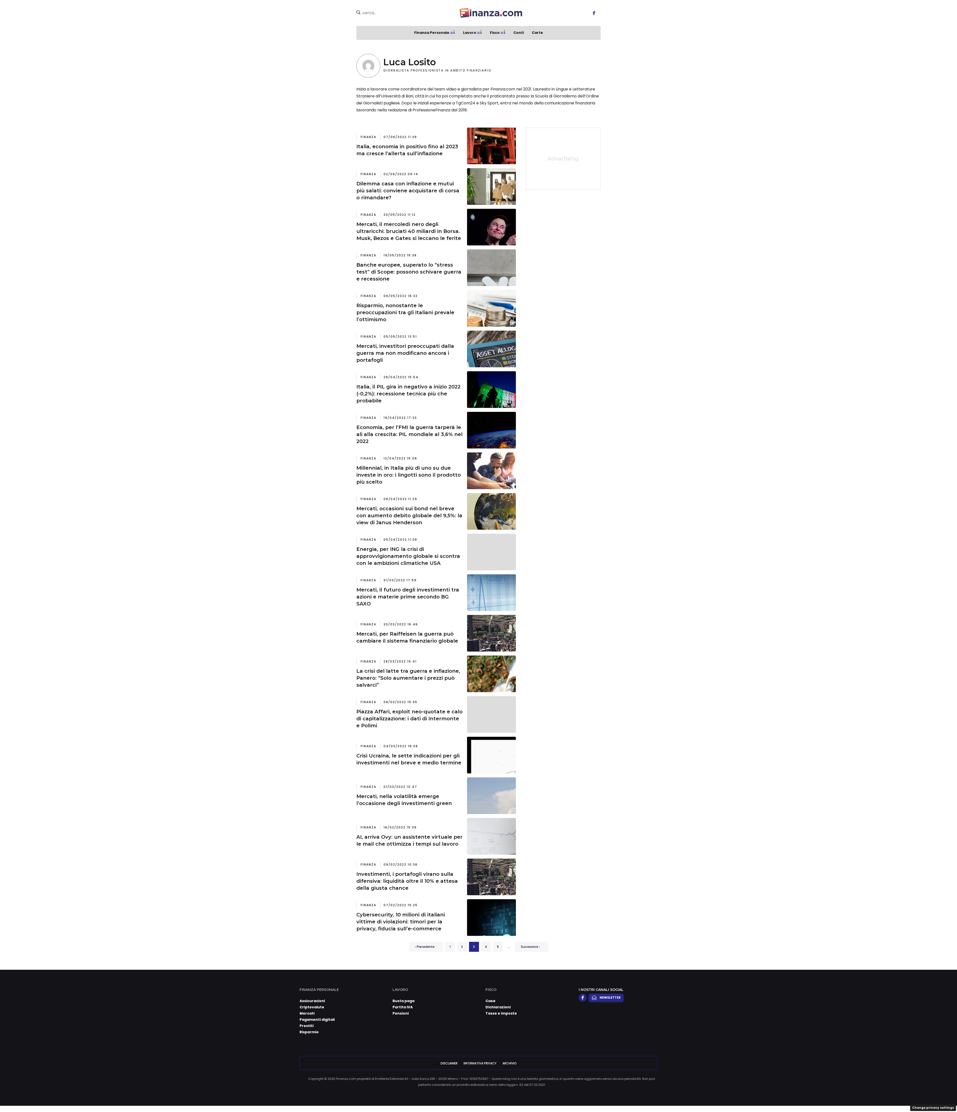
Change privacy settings (933, 1108)
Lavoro (469, 32)
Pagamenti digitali (317, 1019)
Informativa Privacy (480, 1063)
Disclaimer (449, 1063)
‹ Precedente (425, 947)
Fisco (495, 32)
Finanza (368, 137)
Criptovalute (312, 1007)
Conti (518, 32)
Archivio (509, 1063)
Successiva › (530, 947)
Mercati (307, 1013)
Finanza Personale (431, 32)
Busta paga (403, 1000)
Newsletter (610, 997)
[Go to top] (834, 1095)
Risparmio (309, 1032)
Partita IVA (403, 1007)
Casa (490, 1000)
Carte (537, 32)
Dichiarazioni (498, 1007)
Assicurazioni (312, 1000)
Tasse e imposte (501, 1013)
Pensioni (401, 1013)
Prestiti (307, 1025)
